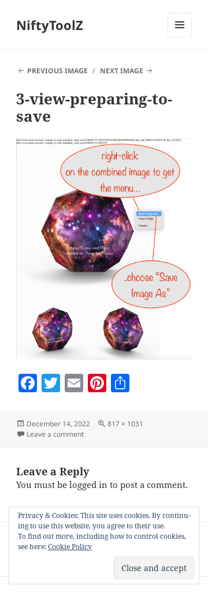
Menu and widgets (180, 36)
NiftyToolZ (49, 24)
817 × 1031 (125, 424)
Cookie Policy (70, 546)
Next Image (121, 71)
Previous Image (57, 71)
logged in (88, 484)
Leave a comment (55, 434)
